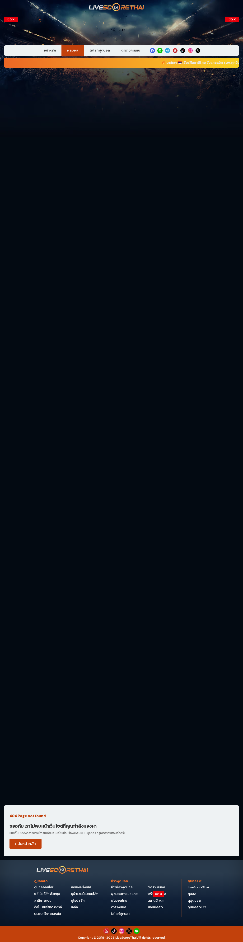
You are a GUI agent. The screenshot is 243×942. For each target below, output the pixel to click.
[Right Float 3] (232, 95)
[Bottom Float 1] (121, 931)
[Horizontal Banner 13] (121, 632)
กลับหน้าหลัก (25, 843)
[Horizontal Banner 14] (121, 681)
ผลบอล (72, 50)
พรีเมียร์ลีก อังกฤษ (47, 893)
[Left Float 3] (11, 95)
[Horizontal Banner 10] (121, 534)
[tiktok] (183, 50)
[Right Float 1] (232, 47)
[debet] (121, 903)
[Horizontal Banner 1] (121, 95)
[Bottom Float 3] (121, 914)
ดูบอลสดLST (197, 907)
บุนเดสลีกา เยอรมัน (47, 913)
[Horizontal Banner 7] (121, 388)
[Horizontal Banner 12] (121, 583)
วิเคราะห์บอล (156, 887)
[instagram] (190, 50)
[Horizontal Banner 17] (121, 778)
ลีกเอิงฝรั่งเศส (81, 887)
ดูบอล (192, 893)
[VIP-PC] (121, 29)
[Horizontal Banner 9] (121, 486)
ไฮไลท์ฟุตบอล (100, 50)
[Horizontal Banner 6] (121, 339)
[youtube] (175, 50)
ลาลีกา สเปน (42, 900)
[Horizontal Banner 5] (121, 290)
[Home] (116, 8)
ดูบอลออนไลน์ (44, 887)
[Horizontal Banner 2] (121, 144)
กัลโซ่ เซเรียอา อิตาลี (48, 907)
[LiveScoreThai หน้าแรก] (62, 870)
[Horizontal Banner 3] (121, 192)
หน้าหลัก (50, 50)
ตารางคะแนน (130, 50)
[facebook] (152, 50)
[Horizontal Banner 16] (121, 730)
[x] (198, 50)
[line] (160, 50)
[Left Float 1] (11, 47)
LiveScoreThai (198, 887)
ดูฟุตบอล (194, 900)
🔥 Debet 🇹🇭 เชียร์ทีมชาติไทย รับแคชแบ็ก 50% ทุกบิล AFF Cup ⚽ (187, 62)
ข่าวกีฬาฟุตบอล (122, 887)
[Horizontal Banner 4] (121, 241)
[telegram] (167, 50)
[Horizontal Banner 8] (121, 437)
